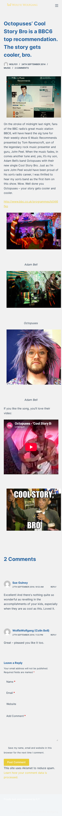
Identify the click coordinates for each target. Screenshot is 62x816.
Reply (53, 587)
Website (11, 704)
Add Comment (16, 716)
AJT (38, 799)
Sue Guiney (20, 582)
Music (7, 68)
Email (10, 692)
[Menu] (56, 5)
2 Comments (22, 68)
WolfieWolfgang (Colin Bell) (30, 630)
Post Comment (16, 762)
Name (10, 681)
